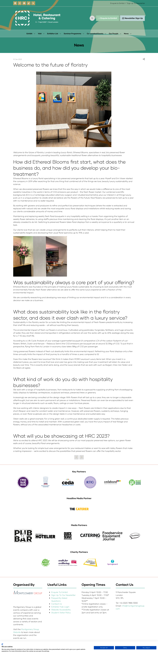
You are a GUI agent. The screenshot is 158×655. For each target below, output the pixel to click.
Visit (40, 33)
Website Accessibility (61, 609)
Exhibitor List (52, 33)
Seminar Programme (72, 33)
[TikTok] (29, 3)
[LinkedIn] (15, 3)
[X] (33, 3)
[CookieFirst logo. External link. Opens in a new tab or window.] (2, 644)
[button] (92, 18)
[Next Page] (81, 457)
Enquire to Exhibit (117, 3)
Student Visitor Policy (61, 612)
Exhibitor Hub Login (60, 607)
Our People (113, 33)
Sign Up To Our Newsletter (63, 595)
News (126, 33)
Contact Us (56, 604)
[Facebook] (24, 3)
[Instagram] (20, 3)
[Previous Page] (76, 457)
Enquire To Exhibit (59, 592)
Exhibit (29, 33)
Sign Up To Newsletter (136, 3)
